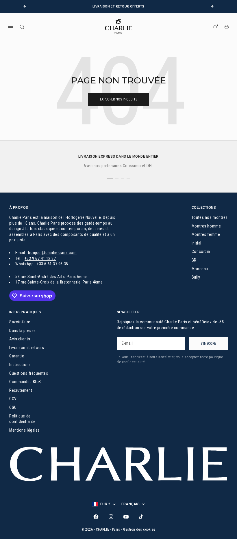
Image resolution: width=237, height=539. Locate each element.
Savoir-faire (19, 322)
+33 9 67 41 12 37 (40, 258)
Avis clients (19, 339)
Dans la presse (22, 330)
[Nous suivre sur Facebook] (96, 517)
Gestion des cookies (139, 529)
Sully (196, 277)
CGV (13, 398)
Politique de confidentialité (22, 419)
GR (194, 260)
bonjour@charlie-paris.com (52, 252)
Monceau (200, 268)
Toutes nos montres (210, 217)
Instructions (20, 364)
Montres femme (206, 234)
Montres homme (206, 226)
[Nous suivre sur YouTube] (126, 517)
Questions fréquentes (28, 373)
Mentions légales (24, 430)
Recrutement (20, 390)
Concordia (201, 251)
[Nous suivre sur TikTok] (141, 517)
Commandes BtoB (25, 381)
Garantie (16, 356)
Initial (196, 243)
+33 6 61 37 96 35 (52, 264)
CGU (13, 407)
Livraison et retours (26, 347)
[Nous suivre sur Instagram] (111, 517)
